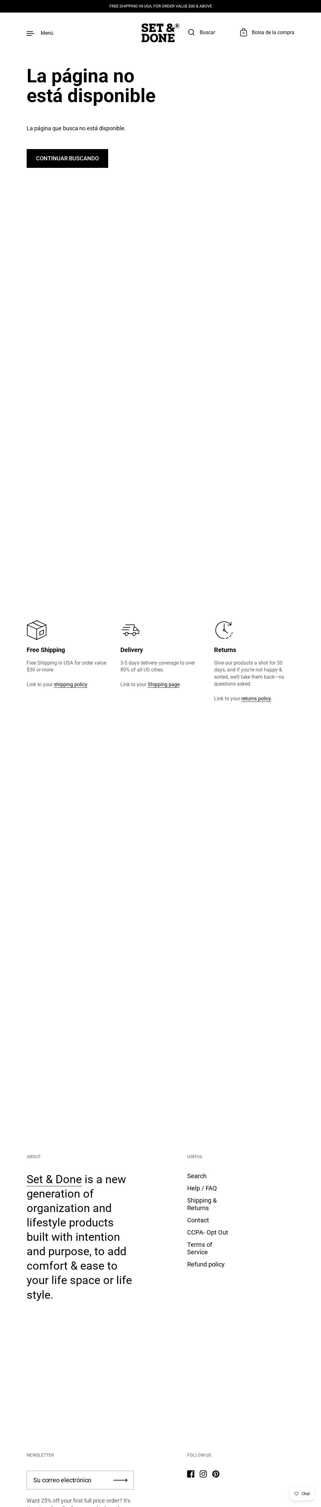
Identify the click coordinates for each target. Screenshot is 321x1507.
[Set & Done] (161, 32)
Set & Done (54, 1179)
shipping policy (70, 684)
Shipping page (164, 684)
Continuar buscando (67, 158)
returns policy (256, 699)
